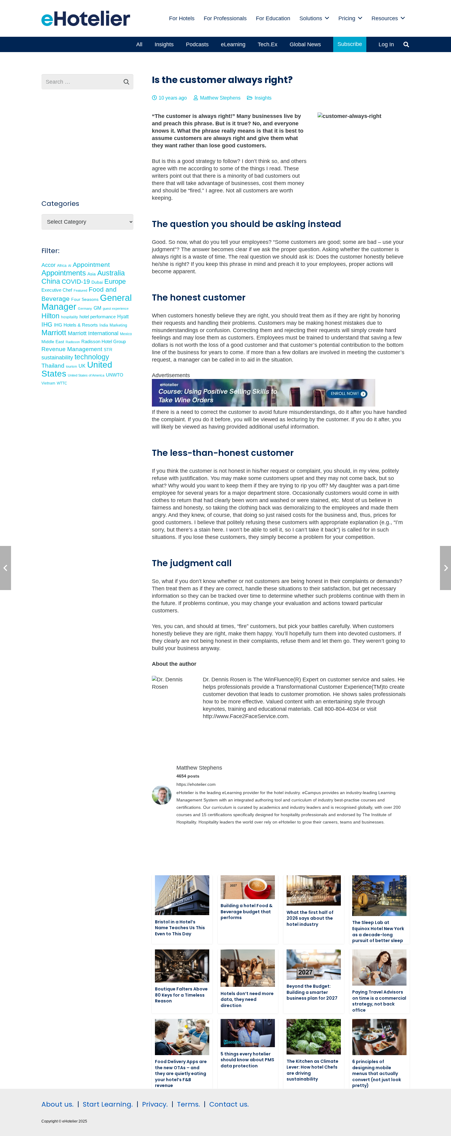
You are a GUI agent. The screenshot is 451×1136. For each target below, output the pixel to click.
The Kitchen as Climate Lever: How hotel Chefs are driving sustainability (312, 1070)
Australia (111, 273)
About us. (57, 1104)
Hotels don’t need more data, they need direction (247, 999)
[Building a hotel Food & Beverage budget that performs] (248, 887)
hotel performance (97, 316)
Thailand (52, 365)
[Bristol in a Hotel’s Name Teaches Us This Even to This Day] (182, 895)
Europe (115, 281)
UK (82, 366)
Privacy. (155, 1104)
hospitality (69, 317)
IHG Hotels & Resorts (76, 325)
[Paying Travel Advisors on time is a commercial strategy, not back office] (379, 967)
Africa (62, 265)
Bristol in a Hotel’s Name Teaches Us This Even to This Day (180, 928)
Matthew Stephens (220, 97)
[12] (263, 405)
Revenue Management (71, 349)
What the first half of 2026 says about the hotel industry (310, 918)
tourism (71, 366)
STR (108, 349)
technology (92, 357)
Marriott (53, 332)
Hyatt (123, 316)
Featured (80, 290)
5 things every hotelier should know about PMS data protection (247, 1060)
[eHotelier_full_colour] (85, 18)
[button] (327, 18)
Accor (48, 265)
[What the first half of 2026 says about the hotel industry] (314, 890)
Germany (85, 308)
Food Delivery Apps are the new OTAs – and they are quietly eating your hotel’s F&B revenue (181, 1073)
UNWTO (114, 374)
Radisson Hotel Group (103, 341)
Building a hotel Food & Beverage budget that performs (246, 912)
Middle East (52, 341)
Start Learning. (107, 1104)
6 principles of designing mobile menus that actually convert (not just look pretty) (376, 1073)
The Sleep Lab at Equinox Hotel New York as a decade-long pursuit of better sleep (378, 931)
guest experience (116, 308)
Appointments (63, 273)
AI (69, 265)
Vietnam (48, 383)
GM (97, 308)
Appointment (91, 264)
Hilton (50, 316)
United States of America (86, 375)
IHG (46, 324)
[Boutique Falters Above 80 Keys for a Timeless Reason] (182, 966)
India (103, 325)
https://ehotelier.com (196, 784)
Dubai (97, 282)
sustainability (57, 357)
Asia (91, 273)
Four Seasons (84, 299)
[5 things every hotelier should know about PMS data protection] (248, 1033)
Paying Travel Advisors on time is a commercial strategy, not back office (379, 1001)
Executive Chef (56, 290)
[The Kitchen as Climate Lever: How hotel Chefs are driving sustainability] (314, 1037)
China (50, 281)
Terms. (188, 1104)
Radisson (73, 342)
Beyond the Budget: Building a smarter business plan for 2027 (312, 992)
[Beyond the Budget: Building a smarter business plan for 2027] (314, 964)
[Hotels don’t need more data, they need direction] (248, 968)
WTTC (62, 383)
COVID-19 (76, 281)
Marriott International (93, 333)
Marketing (118, 325)
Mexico (126, 334)
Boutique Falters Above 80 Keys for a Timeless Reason (181, 995)
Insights (263, 97)
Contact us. (229, 1104)
